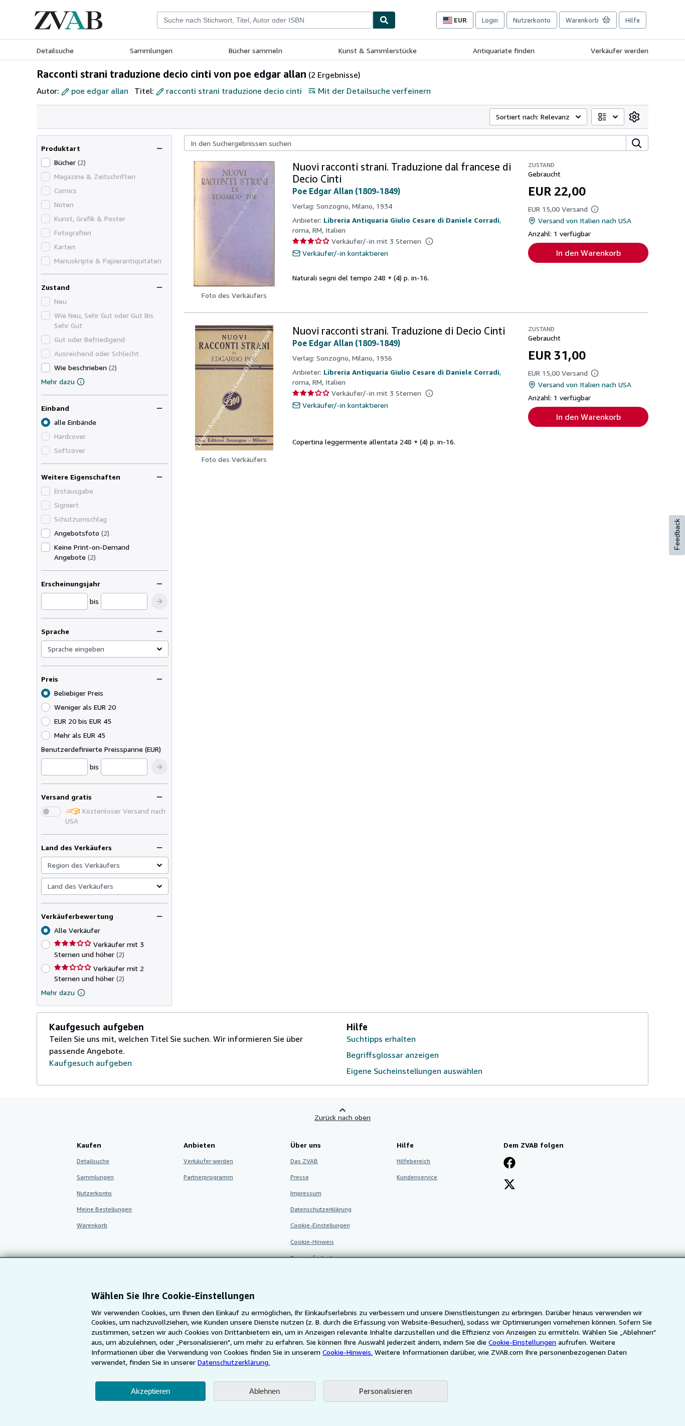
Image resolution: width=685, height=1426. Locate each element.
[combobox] (265, 20)
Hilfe (632, 20)
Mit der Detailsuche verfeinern (374, 91)
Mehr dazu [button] (58, 992)
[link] (634, 117)
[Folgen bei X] (509, 1185)
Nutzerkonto (532, 20)
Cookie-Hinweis (312, 1241)
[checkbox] (45, 162)
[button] (159, 601)
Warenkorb (92, 1225)
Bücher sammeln (255, 50)
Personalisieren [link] (385, 1390)
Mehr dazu (58, 381)
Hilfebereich (413, 1161)
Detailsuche (55, 50)
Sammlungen (151, 50)
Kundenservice (417, 1177)
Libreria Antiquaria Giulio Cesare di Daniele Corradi (411, 220)
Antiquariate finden (504, 50)
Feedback (677, 534)
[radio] (45, 707)
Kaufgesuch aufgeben (90, 1063)
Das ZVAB (304, 1161)
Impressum (305, 1193)
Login (490, 20)
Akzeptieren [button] (150, 1391)
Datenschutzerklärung (321, 1209)
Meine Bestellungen (104, 1209)
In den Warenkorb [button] (588, 253)
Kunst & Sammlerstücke (377, 50)
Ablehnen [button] (264, 1391)
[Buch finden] (384, 20)
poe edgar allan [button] (99, 91)
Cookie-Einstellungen (522, 1342)
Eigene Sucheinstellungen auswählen (414, 1071)
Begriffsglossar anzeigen (393, 1055)
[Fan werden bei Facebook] (509, 1163)
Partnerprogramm (208, 1177)
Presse (299, 1177)
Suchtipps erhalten (381, 1039)
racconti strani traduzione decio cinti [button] (234, 91)
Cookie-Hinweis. (347, 1352)
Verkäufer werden (619, 50)
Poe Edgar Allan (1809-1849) (346, 191)
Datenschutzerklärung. (234, 1362)
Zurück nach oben (342, 1117)
